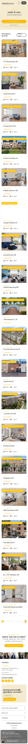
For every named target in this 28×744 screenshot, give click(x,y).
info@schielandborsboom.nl (9, 674)
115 (22, 621)
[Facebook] (3, 680)
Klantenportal (14, 725)
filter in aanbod (13, 21)
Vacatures (14, 727)
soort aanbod (13, 25)
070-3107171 (5, 672)
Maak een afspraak (10, 699)
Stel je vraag (8, 695)
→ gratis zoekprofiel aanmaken (14, 645)
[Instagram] (6, 680)
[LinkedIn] (9, 680)
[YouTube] (12, 680)
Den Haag (5, 665)
